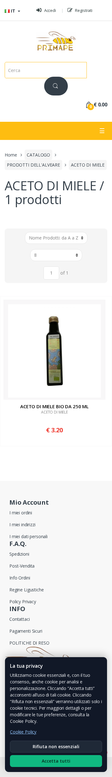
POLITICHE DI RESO (29, 643)
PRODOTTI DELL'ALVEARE (33, 165)
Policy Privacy (22, 602)
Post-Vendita (22, 566)
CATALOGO (38, 155)
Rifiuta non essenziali (56, 746)
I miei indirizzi (22, 524)
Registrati (83, 10)
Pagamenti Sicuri (25, 631)
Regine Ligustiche (26, 590)
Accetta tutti (56, 761)
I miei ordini (20, 513)
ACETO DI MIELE (88, 165)
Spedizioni (19, 554)
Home (11, 155)
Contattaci (19, 619)
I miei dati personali (28, 536)
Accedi (49, 10)
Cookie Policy (23, 732)
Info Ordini (19, 578)
